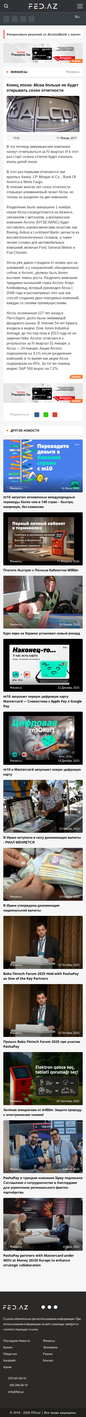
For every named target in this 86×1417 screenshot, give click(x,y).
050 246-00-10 (18, 1385)
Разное (47, 1354)
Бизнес (8, 1347)
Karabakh (9, 1360)
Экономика (50, 1347)
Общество (10, 1354)
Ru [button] (77, 16)
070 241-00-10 (17, 1378)
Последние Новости (16, 1341)
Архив (7, 1367)
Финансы (49, 1341)
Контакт (48, 1360)
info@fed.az (16, 1392)
